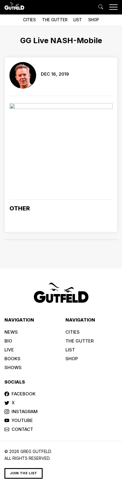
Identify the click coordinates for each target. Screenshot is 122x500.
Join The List (23, 473)
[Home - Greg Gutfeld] (14, 6)
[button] (100, 7)
